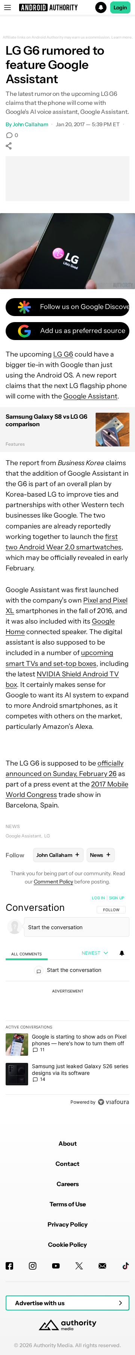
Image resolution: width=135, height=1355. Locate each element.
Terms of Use (68, 1204)
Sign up (116, 897)
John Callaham (30, 124)
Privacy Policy (68, 1224)
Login (120, 7)
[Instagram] (32, 1266)
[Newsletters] (102, 1266)
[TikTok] (125, 1266)
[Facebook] (9, 1266)
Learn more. (122, 37)
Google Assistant (90, 396)
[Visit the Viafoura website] (113, 1102)
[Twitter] (79, 1266)
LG (47, 836)
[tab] (27, 953)
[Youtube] (56, 1266)
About (67, 1143)
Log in (98, 897)
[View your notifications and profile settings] (121, 953)
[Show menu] (7, 7)
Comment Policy (53, 881)
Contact (68, 1163)
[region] (67, 1001)
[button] (67, 7)
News (13, 826)
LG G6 (63, 354)
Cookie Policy (67, 1244)
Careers (68, 1184)
